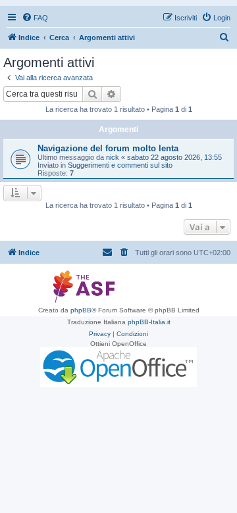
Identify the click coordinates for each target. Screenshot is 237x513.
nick (112, 157)
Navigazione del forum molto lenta (108, 148)
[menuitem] (35, 18)
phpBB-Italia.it (149, 322)
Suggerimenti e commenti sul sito (120, 165)
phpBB (81, 310)
